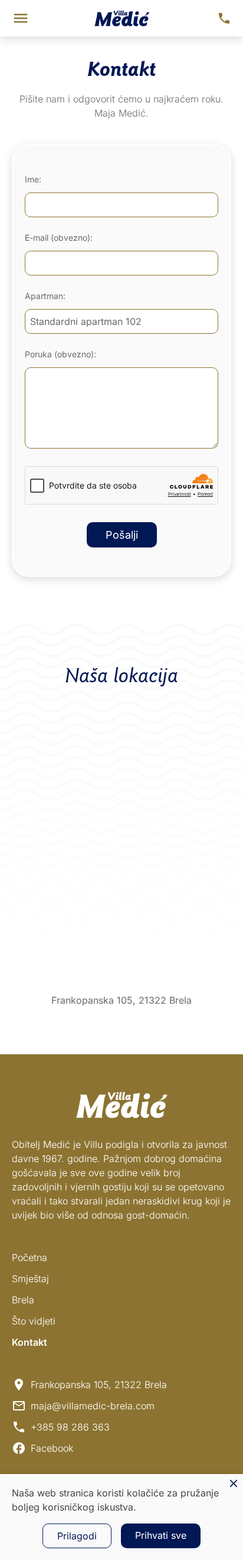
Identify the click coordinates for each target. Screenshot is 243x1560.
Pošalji (122, 535)
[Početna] (121, 18)
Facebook (52, 1448)
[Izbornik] (20, 18)
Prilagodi (77, 1536)
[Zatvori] (233, 1483)
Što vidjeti (33, 1321)
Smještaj (30, 1278)
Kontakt (29, 1342)
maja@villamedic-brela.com (93, 1406)
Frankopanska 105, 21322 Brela (99, 1384)
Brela (23, 1300)
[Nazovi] (224, 18)
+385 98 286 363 (70, 1427)
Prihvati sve (160, 1535)
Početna (29, 1257)
